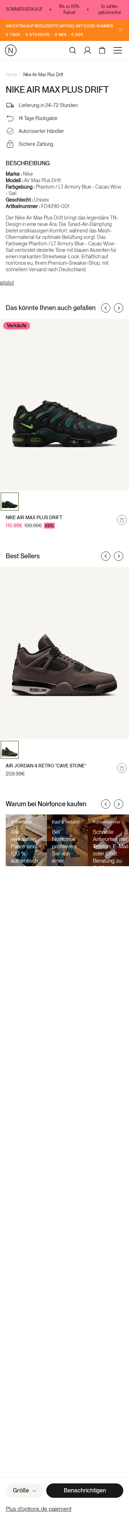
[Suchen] (72, 50)
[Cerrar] (120, 30)
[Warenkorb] (103, 50)
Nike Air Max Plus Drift (43, 74)
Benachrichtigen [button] (85, 1490)
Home (11, 74)
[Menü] (119, 50)
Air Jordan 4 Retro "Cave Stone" (46, 765)
